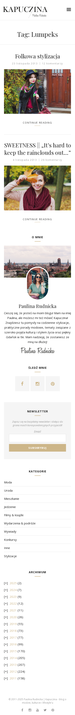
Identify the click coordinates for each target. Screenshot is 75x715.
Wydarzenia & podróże (20, 523)
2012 (13, 671)
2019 (13, 624)
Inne (7, 548)
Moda (8, 482)
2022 (13, 603)
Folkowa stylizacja (37, 56)
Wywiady (10, 531)
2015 (13, 651)
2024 (13, 590)
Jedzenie (10, 507)
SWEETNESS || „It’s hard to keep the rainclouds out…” (37, 148)
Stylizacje (10, 556)
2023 (13, 597)
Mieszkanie (11, 499)
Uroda (8, 490)
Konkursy (10, 540)
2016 (13, 644)
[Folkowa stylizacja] (37, 91)
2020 (13, 617)
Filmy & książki (13, 515)
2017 (13, 637)
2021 (13, 610)
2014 (13, 658)
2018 (13, 631)
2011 (13, 678)
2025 (13, 583)
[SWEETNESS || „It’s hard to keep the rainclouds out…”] (37, 188)
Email (37, 431)
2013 (13, 665)
